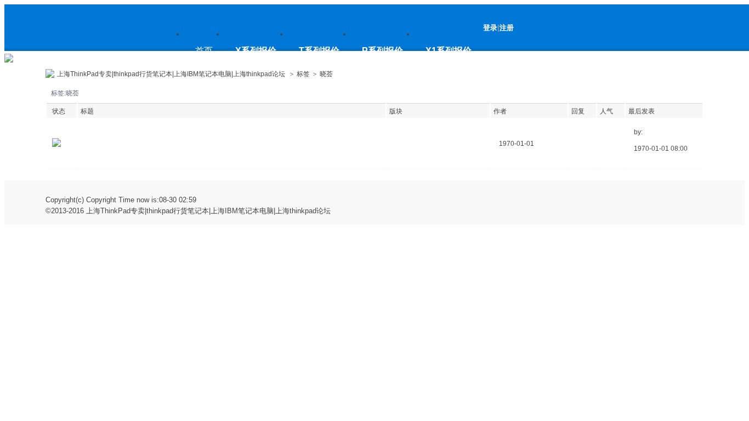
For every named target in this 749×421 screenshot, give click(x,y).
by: (638, 132)
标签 (303, 74)
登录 (490, 28)
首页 (204, 50)
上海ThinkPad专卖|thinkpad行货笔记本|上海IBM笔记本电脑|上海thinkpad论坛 (99, 56)
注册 (507, 28)
